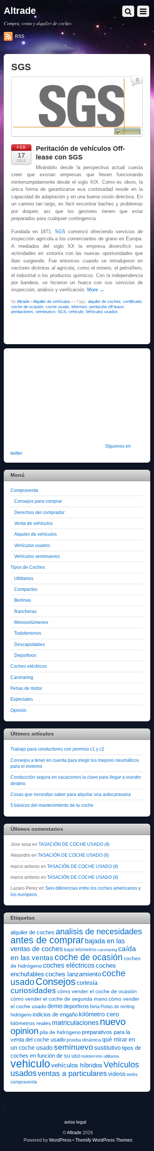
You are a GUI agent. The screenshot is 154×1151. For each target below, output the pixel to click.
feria (94, 1006)
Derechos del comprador (39, 512)
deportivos (76, 1006)
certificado (132, 301)
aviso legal (75, 1122)
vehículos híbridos (76, 1065)
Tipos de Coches (27, 567)
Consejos (56, 981)
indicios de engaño (55, 1014)
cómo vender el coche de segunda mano (58, 999)
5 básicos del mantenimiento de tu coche (51, 805)
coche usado (57, 306)
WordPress (60, 1140)
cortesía (87, 983)
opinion (24, 1031)
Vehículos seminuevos (37, 556)
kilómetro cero (99, 1014)
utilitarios (111, 1056)
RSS (19, 36)
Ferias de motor (26, 688)
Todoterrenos (27, 633)
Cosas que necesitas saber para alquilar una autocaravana (70, 794)
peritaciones (22, 311)
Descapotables (29, 644)
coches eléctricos (69, 965)
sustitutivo (107, 1048)
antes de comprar (47, 940)
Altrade (23, 301)
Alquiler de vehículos (51, 301)
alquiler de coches (104, 301)
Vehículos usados (102, 311)
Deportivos (25, 655)
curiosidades (33, 990)
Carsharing (21, 677)
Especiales (21, 699)
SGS (60, 231)
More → (95, 289)
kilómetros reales (30, 1023)
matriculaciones (75, 1023)
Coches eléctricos (28, 666)
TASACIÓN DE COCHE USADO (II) (74, 844)
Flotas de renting (118, 1006)
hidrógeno (20, 1015)
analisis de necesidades (99, 931)
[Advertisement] (57, 401)
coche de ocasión (27, 306)
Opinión (18, 710)
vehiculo (75, 311)
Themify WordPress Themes (103, 1140)
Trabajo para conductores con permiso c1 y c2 (57, 748)
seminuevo (45, 311)
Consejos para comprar (38, 501)
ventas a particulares (72, 1073)
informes (79, 306)
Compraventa (24, 490)
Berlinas (22, 600)
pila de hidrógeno (60, 1032)
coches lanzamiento (73, 974)
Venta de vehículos (33, 523)
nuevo (113, 1021)
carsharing (107, 949)
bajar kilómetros (80, 949)
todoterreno (91, 1056)
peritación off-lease (106, 306)
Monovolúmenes (31, 622)
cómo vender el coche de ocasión (97, 991)
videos (117, 1073)
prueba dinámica (84, 1040)
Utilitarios (23, 578)
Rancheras (25, 611)
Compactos (25, 589)
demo (54, 1006)
